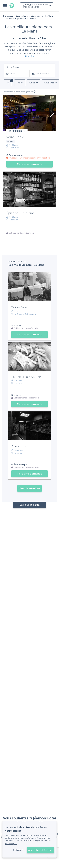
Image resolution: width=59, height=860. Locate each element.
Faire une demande (29, 164)
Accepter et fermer (40, 850)
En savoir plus (11, 843)
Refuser (18, 850)
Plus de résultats (29, 488)
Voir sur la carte (30, 504)
